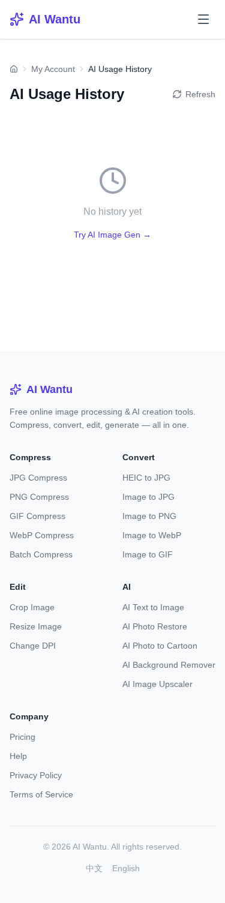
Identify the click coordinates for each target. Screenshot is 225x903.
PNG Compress (39, 497)
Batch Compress (41, 554)
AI (126, 587)
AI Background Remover (168, 665)
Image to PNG (149, 516)
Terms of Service (41, 794)
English (126, 868)
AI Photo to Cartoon (159, 645)
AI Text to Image (153, 607)
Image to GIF (147, 554)
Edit (18, 587)
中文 (94, 868)
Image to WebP (151, 535)
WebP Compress (42, 535)
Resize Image (36, 626)
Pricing (22, 737)
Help (18, 756)
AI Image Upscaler (157, 684)
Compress (30, 457)
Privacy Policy (36, 775)
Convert (138, 457)
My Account (53, 69)
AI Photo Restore (154, 626)
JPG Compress (38, 477)
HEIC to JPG (146, 477)
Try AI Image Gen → (112, 234)
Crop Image (32, 607)
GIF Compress (37, 516)
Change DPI (33, 645)
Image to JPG (148, 497)
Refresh (200, 94)
